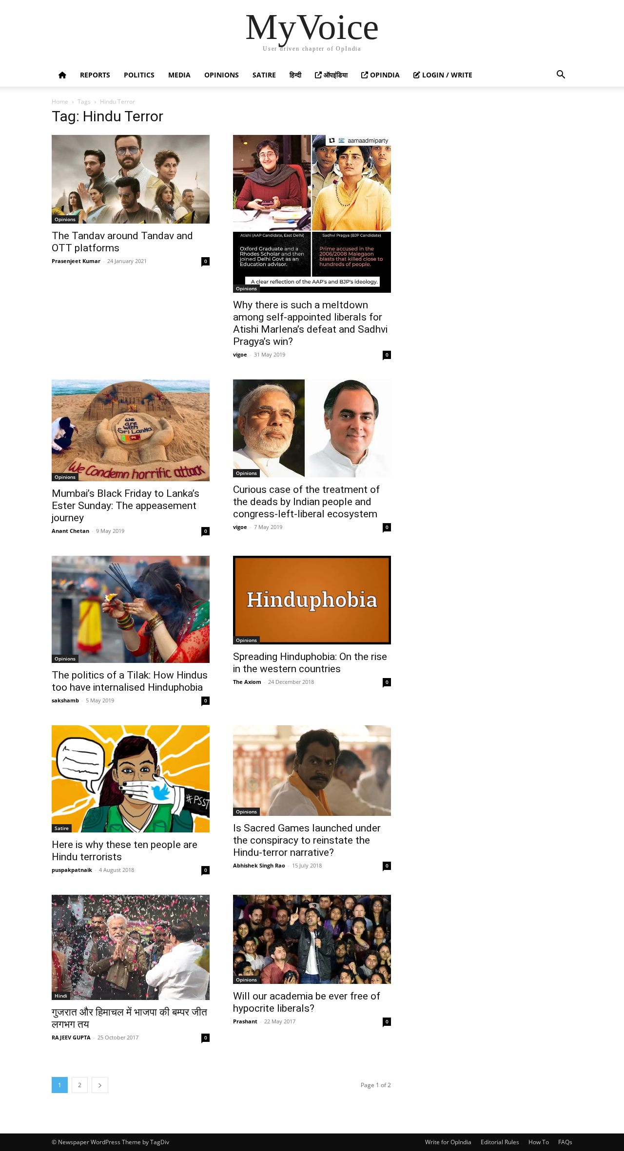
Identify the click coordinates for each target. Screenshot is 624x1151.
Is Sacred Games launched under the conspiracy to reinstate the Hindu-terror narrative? (307, 840)
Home (60, 101)
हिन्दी (295, 74)
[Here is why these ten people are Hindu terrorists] (131, 778)
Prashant (245, 1021)
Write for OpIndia (448, 1142)
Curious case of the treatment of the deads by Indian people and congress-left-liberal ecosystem (306, 502)
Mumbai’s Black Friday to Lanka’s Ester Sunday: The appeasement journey (125, 506)
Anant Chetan (70, 530)
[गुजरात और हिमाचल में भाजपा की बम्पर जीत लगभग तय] (131, 947)
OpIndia (384, 74)
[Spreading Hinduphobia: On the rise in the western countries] (312, 600)
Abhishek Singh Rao (259, 865)
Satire (264, 74)
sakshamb (65, 700)
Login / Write (446, 74)
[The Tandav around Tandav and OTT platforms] (131, 179)
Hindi (61, 995)
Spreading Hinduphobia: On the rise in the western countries (310, 663)
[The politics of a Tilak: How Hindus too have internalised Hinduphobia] (131, 609)
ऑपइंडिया (335, 74)
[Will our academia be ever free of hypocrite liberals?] (312, 939)
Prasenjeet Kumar (76, 260)
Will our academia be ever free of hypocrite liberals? (306, 1002)
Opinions (221, 74)
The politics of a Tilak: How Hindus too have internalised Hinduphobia (130, 681)
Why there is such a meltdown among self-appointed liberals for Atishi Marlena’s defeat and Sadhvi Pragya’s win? (310, 323)
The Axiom (247, 681)
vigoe (240, 354)
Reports (95, 74)
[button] (560, 75)
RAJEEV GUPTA (71, 1037)
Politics (139, 74)
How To (538, 1142)
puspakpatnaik (72, 869)
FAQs (565, 1142)
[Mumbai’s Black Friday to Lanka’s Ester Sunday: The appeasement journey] (131, 430)
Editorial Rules (500, 1142)
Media (179, 74)
